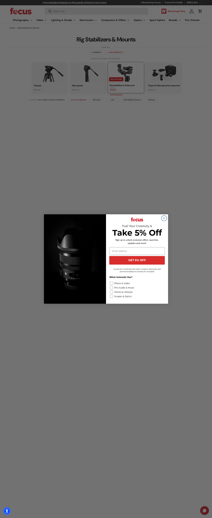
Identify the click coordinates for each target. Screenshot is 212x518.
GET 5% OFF (137, 260)
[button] (7, 511)
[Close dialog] (164, 218)
